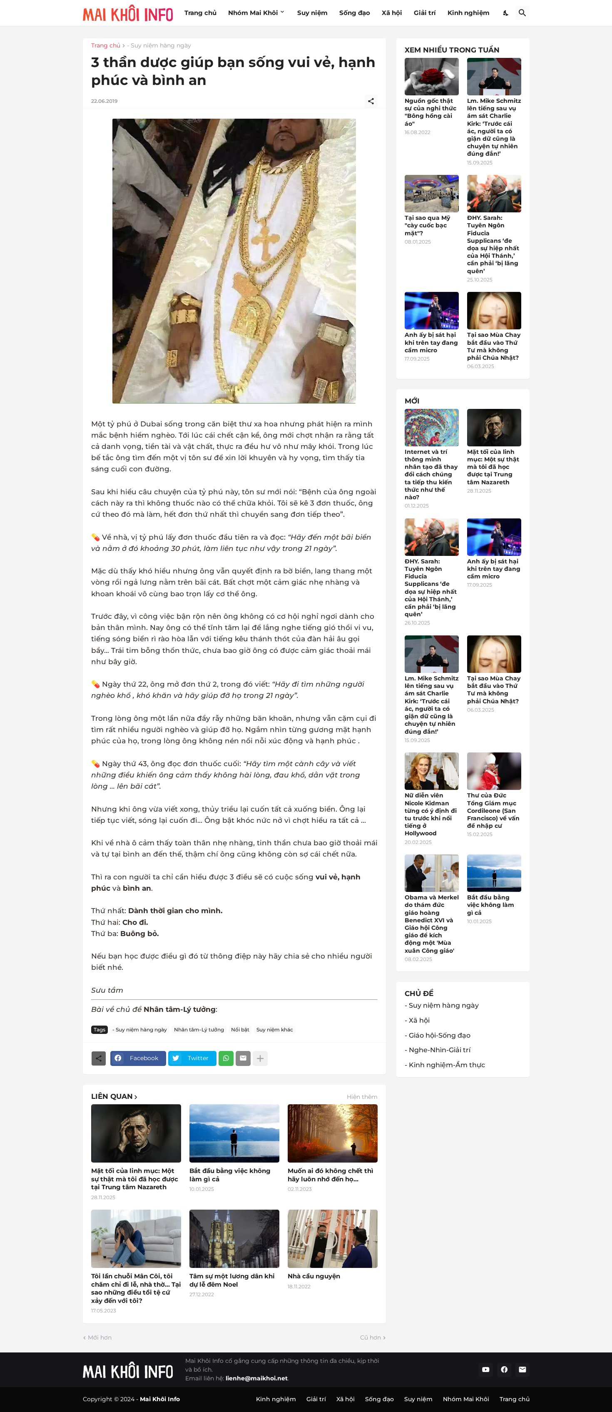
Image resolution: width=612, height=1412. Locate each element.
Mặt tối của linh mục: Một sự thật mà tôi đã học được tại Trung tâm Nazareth (134, 1179)
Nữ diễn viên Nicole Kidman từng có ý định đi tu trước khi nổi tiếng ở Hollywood (431, 814)
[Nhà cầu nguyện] (333, 1239)
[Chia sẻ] (371, 101)
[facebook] (504, 1370)
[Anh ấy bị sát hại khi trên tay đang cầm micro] (432, 310)
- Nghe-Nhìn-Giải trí (437, 1050)
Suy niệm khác (274, 1029)
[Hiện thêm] (260, 1058)
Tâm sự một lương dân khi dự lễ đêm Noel (232, 1280)
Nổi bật (240, 1029)
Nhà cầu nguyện (314, 1276)
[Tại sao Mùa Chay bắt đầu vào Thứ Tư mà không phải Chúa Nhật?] (494, 310)
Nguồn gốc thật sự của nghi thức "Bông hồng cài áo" (430, 112)
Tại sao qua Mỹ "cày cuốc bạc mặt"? (427, 225)
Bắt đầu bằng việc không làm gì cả (230, 1175)
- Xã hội (417, 1020)
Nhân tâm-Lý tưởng (199, 1029)
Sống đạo (354, 13)
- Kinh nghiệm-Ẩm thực (445, 1065)
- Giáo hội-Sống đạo (437, 1035)
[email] (522, 1370)
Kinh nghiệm (469, 13)
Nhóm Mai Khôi (253, 13)
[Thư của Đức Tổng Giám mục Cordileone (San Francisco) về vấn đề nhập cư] (494, 771)
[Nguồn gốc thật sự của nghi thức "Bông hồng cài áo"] (432, 76)
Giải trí (425, 13)
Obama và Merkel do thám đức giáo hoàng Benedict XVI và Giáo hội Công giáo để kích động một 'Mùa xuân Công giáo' (432, 924)
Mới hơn (100, 1337)
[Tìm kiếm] (522, 13)
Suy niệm (312, 13)
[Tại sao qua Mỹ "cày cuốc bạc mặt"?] (432, 193)
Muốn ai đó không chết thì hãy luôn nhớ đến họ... (330, 1175)
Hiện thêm (362, 1097)
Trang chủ (200, 13)
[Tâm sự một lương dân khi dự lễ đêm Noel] (234, 1239)
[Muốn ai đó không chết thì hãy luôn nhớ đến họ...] (333, 1133)
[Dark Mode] (506, 13)
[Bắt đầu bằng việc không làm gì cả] (234, 1133)
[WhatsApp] (226, 1058)
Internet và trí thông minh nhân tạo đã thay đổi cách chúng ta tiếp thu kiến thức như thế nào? (431, 474)
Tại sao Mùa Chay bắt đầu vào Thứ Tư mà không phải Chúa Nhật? (493, 346)
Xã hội (392, 13)
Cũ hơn (370, 1337)
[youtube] (486, 1370)
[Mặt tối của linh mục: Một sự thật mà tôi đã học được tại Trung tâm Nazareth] (136, 1133)
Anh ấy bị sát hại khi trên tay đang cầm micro (431, 342)
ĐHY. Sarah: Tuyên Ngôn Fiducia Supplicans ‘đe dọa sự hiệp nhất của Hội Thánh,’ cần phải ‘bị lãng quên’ (493, 244)
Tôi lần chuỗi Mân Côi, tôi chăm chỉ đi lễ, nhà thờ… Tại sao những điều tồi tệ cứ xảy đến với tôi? (136, 1288)
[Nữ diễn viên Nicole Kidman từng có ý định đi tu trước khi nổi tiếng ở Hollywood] (432, 771)
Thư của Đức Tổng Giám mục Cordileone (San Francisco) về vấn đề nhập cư (493, 810)
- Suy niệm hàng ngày (159, 45)
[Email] (243, 1058)
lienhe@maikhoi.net (257, 1378)
